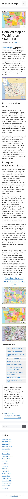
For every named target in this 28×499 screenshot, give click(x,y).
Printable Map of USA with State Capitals (15, 373)
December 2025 (6, 439)
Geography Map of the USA (12, 415)
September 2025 (7, 446)
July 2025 (5, 451)
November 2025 (6, 441)
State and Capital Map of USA (14, 381)
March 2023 (5, 471)
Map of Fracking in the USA (15, 348)
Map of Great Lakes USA (14, 351)
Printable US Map (7, 47)
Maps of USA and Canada (14, 364)
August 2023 (6, 459)
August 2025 (6, 449)
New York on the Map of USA (12, 418)
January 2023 (6, 476)
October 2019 (6, 486)
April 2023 (5, 468)
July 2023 (5, 461)
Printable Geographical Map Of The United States (15, 368)
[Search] (24, 426)
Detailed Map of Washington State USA (14, 281)
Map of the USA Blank (13, 361)
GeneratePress (14, 496)
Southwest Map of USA (14, 377)
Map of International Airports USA (15, 355)
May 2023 (5, 466)
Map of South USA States (14, 359)
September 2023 (7, 456)
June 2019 (5, 488)
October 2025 (6, 444)
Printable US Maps (10, 4)
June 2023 (5, 463)
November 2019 (6, 483)
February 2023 (6, 473)
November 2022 (6, 481)
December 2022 (6, 478)
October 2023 (6, 454)
